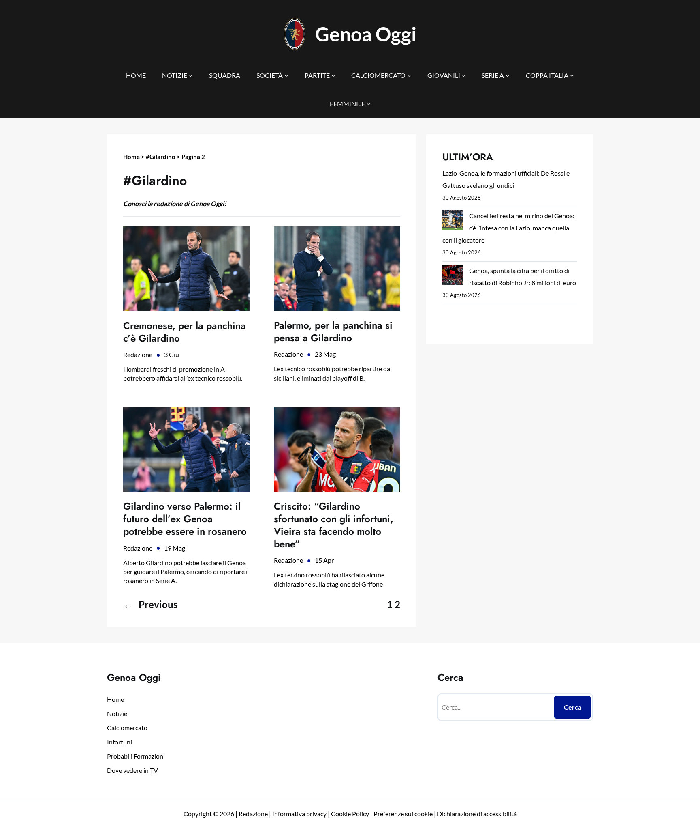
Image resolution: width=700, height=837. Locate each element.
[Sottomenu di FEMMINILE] (369, 104)
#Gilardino (160, 156)
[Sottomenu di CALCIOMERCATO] (409, 75)
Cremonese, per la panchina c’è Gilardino (184, 331)
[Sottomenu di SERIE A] (508, 75)
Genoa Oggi (365, 33)
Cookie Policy (350, 814)
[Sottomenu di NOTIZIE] (191, 75)
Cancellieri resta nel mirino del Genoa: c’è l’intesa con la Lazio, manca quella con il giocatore (508, 228)
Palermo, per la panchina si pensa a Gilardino (333, 331)
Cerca (572, 707)
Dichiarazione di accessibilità (477, 814)
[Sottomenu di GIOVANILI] (464, 75)
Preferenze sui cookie (403, 814)
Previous (150, 604)
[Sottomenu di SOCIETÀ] (286, 75)
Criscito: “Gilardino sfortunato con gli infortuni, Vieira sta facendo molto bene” (333, 525)
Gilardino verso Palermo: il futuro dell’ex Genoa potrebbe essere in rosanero (185, 519)
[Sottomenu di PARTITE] (333, 75)
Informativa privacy (299, 814)
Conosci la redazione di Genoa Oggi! (174, 203)
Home (131, 156)
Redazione (137, 354)
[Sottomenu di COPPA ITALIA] (572, 75)
